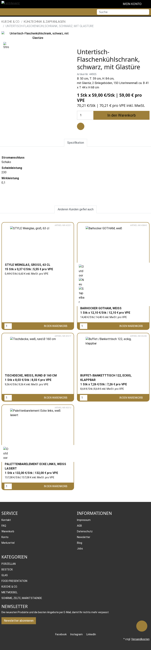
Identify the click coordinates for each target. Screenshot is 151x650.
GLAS (4, 575)
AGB (79, 525)
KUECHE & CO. (10, 21)
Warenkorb (7, 531)
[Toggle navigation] (3, 12)
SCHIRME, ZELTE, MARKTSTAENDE (21, 598)
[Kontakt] (141, 626)
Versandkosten (140, 639)
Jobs (80, 548)
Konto (4, 537)
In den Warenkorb (121, 115)
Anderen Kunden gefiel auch (76, 209)
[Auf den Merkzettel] (80, 126)
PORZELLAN (8, 563)
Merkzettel (8, 542)
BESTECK (7, 569)
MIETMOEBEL (9, 592)
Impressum (84, 519)
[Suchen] (146, 12)
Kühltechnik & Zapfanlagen (44, 21)
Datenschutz (85, 531)
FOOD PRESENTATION (14, 580)
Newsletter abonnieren (19, 620)
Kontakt (6, 519)
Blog (79, 542)
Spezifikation (75, 142)
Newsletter (83, 537)
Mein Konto (132, 4)
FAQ (3, 525)
